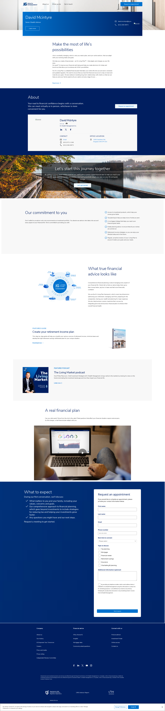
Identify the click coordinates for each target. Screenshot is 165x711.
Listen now (57, 383)
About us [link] (45, 4)
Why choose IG (78, 635)
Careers (39, 646)
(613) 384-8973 (68, 145)
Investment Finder (116, 639)
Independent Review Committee (46, 658)
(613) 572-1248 (68, 142)
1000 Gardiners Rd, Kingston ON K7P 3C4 (100, 141)
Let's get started (82, 185)
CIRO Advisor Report (82, 693)
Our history (40, 639)
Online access (115, 642)
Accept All (133, 707)
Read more (55, 83)
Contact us (114, 646)
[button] (131, 4)
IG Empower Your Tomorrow (45, 642)
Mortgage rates (77, 642)
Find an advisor (116, 635)
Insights (75, 639)
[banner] (31, 4)
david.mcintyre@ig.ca (124, 21)
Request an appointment (126, 106)
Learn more (32, 28)
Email (65, 140)
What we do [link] (56, 4)
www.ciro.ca (53, 700)
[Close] (162, 707)
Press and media (42, 650)
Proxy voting (40, 654)
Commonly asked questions (81, 646)
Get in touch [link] (68, 4)
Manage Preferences (120, 707)
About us (39, 635)
